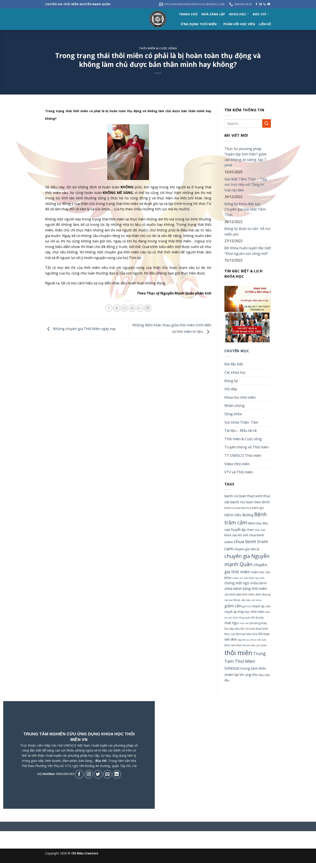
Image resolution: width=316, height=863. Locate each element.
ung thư (251, 674)
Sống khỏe (233, 414)
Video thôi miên (237, 464)
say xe (241, 639)
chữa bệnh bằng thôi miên (245, 588)
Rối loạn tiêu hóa (246, 634)
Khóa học (237, 14)
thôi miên (238, 652)
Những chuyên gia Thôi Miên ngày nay (84, 329)
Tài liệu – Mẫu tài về (240, 430)
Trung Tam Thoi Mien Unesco (245, 661)
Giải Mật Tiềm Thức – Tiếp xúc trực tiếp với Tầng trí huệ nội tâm (245, 184)
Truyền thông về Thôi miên (246, 447)
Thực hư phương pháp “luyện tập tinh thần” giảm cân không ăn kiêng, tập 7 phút (245, 157)
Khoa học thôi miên (240, 397)
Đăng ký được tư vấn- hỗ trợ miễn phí (247, 231)
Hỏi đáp (230, 389)
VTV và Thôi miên (238, 472)
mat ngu (231, 622)
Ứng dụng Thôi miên (198, 24)
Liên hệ (265, 24)
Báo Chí (259, 14)
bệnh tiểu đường (238, 514)
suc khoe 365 (253, 639)
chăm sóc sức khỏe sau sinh (248, 577)
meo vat (244, 623)
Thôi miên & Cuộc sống (158, 48)
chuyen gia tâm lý (246, 549)
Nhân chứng (234, 405)
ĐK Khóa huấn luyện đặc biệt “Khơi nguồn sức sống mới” (247, 251)
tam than (236, 645)
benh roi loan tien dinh (250, 501)
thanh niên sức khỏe (255, 645)
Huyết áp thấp (234, 612)
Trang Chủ (188, 14)
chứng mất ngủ (236, 583)
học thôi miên (254, 611)
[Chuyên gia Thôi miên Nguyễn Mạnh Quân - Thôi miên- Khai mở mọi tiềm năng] (158, 19)
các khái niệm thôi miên (239, 594)
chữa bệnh (258, 583)
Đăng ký (231, 380)
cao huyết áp (234, 529)
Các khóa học (235, 372)
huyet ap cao (261, 606)
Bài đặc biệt (233, 364)
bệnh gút (258, 508)
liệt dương (257, 617)
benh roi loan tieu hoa (237, 508)
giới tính (247, 606)
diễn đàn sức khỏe (251, 600)
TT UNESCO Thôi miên (242, 455)
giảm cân (232, 605)
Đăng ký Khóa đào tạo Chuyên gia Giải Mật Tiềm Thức (245, 209)
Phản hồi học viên (239, 24)
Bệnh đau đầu (258, 523)
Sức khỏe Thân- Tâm (241, 422)
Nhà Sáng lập (213, 14)
